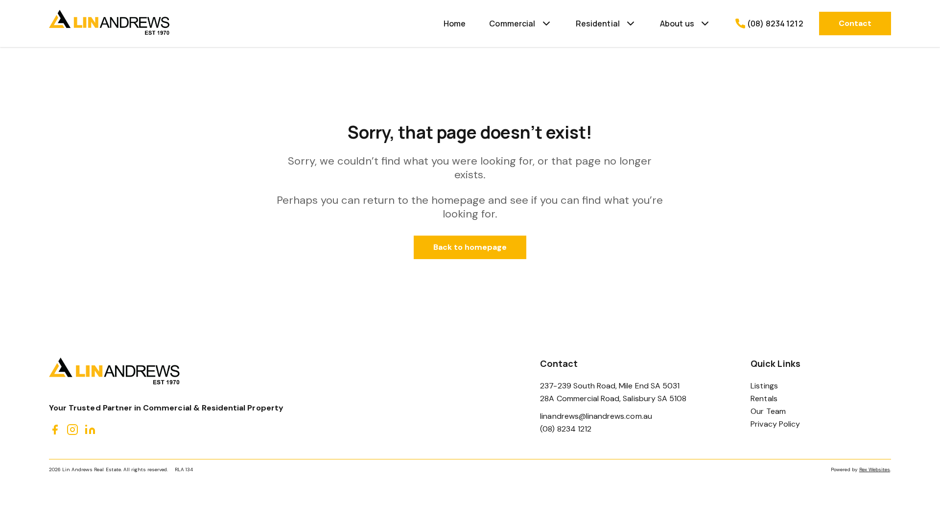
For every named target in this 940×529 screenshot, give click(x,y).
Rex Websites (874, 469)
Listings (764, 386)
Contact (855, 23)
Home (455, 23)
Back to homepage (470, 247)
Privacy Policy (775, 424)
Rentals (764, 398)
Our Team (768, 411)
